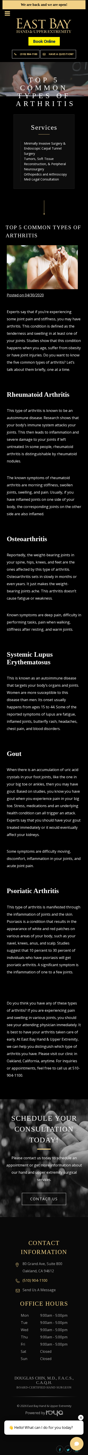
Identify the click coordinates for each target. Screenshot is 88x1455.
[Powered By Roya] (54, 1412)
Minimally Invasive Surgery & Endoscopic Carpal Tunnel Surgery (45, 148)
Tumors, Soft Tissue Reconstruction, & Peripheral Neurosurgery (45, 164)
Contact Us (44, 1198)
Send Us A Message (39, 1289)
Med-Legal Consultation (41, 179)
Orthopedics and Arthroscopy (45, 174)
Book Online (44, 41)
